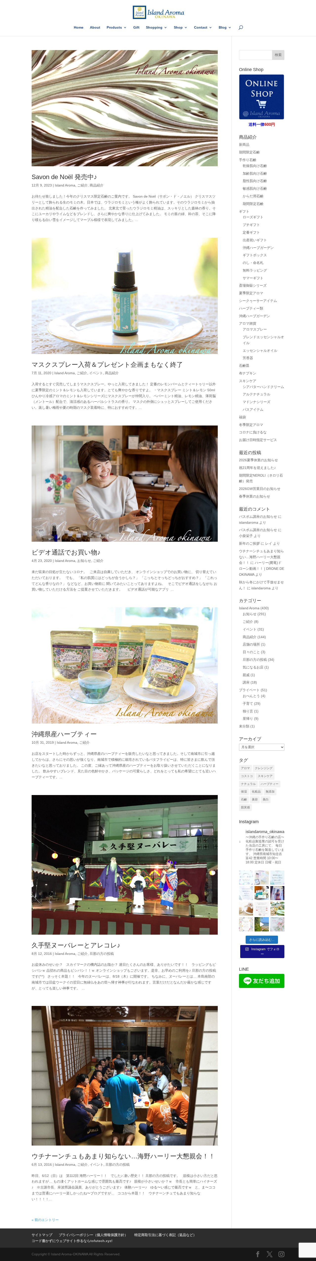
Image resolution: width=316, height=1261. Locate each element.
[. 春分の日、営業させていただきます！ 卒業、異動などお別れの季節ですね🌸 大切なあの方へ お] (277, 924)
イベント (96, 373)
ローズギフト (253, 217)
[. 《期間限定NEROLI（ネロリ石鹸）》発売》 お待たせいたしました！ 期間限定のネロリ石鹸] (246, 909)
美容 (255, 799)
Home (78, 27)
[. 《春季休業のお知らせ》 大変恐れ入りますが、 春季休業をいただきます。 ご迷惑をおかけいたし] (246, 924)
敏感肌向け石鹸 (255, 188)
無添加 (270, 791)
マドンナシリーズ (256, 402)
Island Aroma (65, 185)
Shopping (154, 27)
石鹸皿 (244, 366)
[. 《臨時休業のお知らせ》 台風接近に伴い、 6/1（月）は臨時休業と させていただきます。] (246, 893)
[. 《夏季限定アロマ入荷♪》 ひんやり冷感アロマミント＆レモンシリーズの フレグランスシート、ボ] (262, 893)
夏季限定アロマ (251, 293)
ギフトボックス (255, 255)
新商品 (244, 145)
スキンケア (247, 381)
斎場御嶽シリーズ (253, 285)
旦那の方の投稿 (102, 954)
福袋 (242, 417)
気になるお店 (253, 667)
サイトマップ (42, 1235)
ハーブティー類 (251, 308)
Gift (136, 27)
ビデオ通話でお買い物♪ (66, 552)
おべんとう (251, 696)
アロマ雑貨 (247, 323)
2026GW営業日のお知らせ (259, 489)
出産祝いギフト (255, 240)
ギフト (244, 211)
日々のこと (251, 652)
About (95, 27)
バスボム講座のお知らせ (258, 517)
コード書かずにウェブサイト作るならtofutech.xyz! (72, 1241)
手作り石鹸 (247, 160)
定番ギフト (251, 232)
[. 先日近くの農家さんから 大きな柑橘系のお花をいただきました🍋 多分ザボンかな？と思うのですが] (277, 909)
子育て (248, 703)
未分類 (244, 726)
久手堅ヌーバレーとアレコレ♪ (76, 945)
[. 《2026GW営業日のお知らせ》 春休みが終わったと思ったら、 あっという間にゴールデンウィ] (262, 909)
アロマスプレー (255, 329)
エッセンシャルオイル (260, 350)
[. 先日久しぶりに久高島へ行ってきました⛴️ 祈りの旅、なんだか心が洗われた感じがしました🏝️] (262, 924)
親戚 (246, 675)
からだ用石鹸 (253, 196)
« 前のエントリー (45, 1220)
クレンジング (264, 768)
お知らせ (84, 561)
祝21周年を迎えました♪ (257, 468)
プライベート (249, 690)
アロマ (245, 768)
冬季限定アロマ (251, 425)
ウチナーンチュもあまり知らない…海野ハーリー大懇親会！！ (123, 1156)
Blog (223, 27)
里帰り (248, 719)
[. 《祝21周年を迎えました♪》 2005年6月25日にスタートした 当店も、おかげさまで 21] (262, 878)
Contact (200, 27)
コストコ (247, 776)
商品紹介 (96, 185)
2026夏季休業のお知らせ (258, 460)
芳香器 (248, 358)
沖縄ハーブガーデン (258, 248)
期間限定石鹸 (249, 152)
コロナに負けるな (253, 432)
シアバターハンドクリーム (263, 387)
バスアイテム (253, 409)
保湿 (244, 791)
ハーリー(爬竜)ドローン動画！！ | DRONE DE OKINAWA (261, 568)
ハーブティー (269, 784)
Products (114, 27)
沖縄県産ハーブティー (64, 734)
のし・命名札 (253, 263)
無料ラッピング (255, 270)
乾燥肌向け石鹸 (255, 166)
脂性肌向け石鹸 (255, 181)
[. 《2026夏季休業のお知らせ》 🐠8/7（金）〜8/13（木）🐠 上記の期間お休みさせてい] (246, 878)
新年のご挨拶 (249, 543)
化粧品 (256, 791)
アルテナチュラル (256, 394)
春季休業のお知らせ (254, 496)
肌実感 (245, 807)
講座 (246, 682)
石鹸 (244, 799)
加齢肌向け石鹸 (255, 173)
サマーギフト (253, 278)
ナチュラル (248, 784)
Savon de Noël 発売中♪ (64, 177)
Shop (178, 27)
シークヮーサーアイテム (258, 301)
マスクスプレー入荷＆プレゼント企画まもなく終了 (107, 364)
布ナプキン (247, 373)
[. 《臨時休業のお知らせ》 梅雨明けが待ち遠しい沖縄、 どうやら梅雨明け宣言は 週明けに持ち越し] (277, 878)
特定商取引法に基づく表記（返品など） (165, 1235)
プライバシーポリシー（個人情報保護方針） (93, 1235)
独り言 (248, 711)
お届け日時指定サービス (258, 440)
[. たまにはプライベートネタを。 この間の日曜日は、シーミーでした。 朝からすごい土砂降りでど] (277, 893)
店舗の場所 (251, 644)
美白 (266, 799)
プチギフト (251, 225)
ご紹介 (82, 185)
